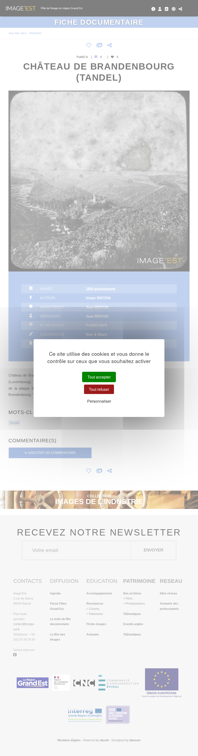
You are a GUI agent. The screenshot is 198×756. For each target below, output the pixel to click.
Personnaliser (99, 401)
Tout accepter (99, 377)
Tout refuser (99, 389)
